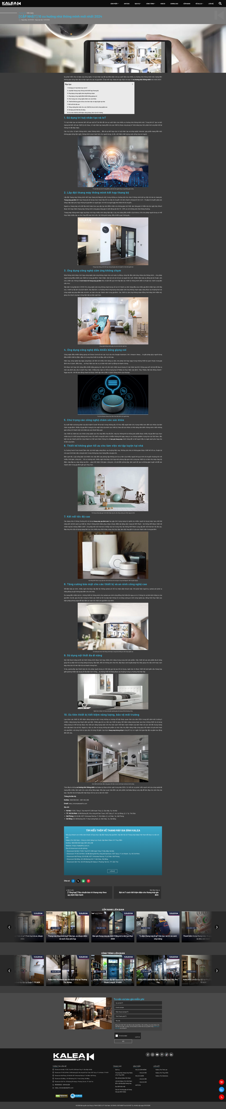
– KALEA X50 (143, 1073)
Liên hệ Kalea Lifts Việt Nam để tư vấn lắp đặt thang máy (123, 1082)
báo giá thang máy (116, 439)
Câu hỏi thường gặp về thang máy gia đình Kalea (123, 1091)
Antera (127, 3)
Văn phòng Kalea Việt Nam (123, 1078)
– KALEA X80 (143, 1079)
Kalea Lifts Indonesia (162, 1076)
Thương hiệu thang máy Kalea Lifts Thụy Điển (123, 1074)
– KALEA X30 (143, 1082)
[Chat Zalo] (221, 1089)
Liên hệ (210, 3)
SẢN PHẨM (114, 3)
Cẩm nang (186, 3)
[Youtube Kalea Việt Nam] (157, 1054)
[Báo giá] (221, 1082)
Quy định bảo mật (120, 1086)
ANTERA (138, 1085)
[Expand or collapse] (132, 83)
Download (174, 3)
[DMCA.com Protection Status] (62, 1096)
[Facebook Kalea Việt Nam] (148, 1054)
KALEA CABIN (139, 1076)
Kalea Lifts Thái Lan (161, 1069)
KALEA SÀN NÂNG (140, 1069)
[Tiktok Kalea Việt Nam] (166, 1054)
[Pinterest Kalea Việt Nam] (162, 1054)
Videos (162, 3)
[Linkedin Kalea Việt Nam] (171, 1054)
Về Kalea (199, 3)
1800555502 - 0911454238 (62, 1084)
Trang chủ (22, 13)
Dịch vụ (137, 3)
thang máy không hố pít (116, 730)
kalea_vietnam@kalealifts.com (78, 803)
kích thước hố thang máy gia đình (90, 280)
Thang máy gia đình (70, 200)
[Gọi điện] (221, 1097)
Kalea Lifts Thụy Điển (162, 1073)
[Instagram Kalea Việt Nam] (152, 1054)
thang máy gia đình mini (101, 521)
